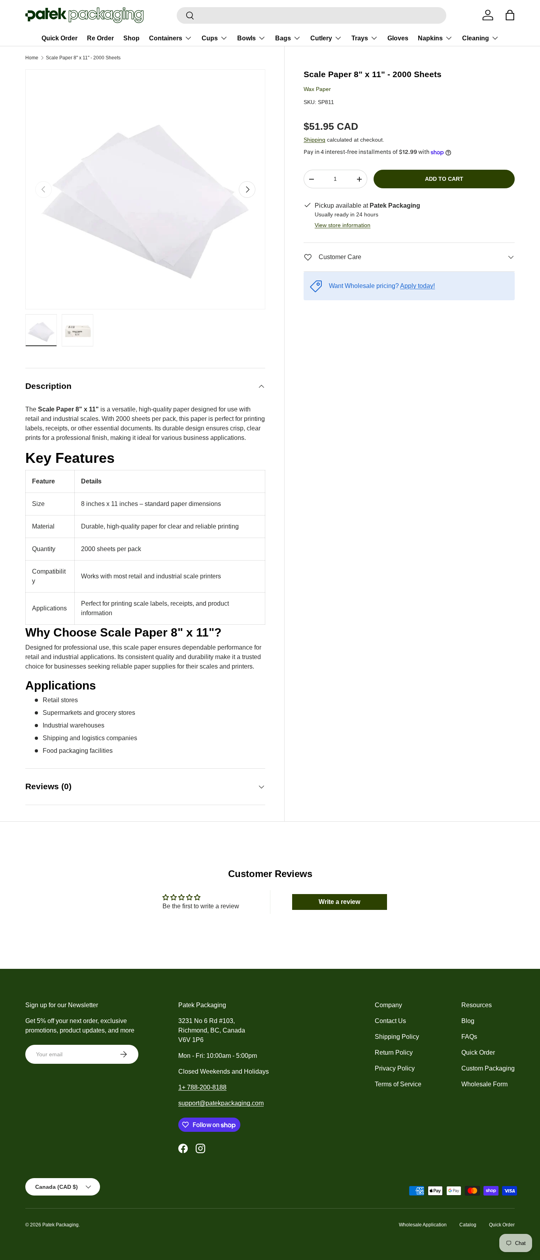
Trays (359, 38)
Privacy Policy (395, 1068)
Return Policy (394, 1052)
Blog (467, 1020)
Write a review (339, 901)
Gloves (397, 38)
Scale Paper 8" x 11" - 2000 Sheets (83, 58)
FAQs (469, 1036)
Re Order (100, 38)
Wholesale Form (484, 1084)
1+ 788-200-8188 (202, 1087)
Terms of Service (398, 1084)
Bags (283, 38)
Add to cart (444, 179)
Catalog (467, 1225)
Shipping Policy (397, 1036)
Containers (165, 38)
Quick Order (59, 38)
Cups (210, 38)
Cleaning (475, 38)
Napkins (430, 38)
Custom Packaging (488, 1068)
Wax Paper (317, 89)
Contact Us (390, 1020)
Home (31, 58)
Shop (131, 38)
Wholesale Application (423, 1225)
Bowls (246, 38)
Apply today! (417, 285)
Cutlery (321, 38)
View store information (342, 225)
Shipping (314, 139)
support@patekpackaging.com (221, 1103)
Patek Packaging (60, 1225)
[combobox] (311, 15)
